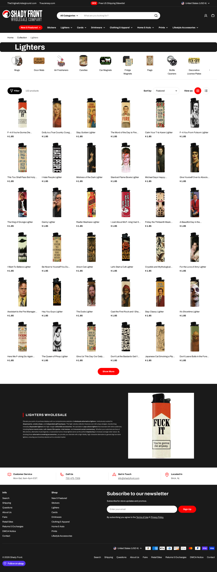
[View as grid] (197, 90)
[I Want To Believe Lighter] (22, 247)
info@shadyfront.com (128, 478)
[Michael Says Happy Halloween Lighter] (160, 158)
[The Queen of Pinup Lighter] (57, 337)
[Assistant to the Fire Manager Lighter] (22, 292)
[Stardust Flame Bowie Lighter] (126, 158)
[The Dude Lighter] (91, 292)
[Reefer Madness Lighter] (91, 202)
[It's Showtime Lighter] (195, 292)
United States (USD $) (196, 3)
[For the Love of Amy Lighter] (195, 247)
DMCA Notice (196, 557)
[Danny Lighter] (57, 202)
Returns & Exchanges (175, 557)
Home (10, 37)
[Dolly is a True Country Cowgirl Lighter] (57, 113)
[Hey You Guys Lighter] (57, 292)
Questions (121, 557)
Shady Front (16, 557)
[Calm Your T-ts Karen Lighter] (160, 113)
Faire (145, 557)
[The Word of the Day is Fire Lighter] (126, 113)
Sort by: (148, 91)
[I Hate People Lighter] (57, 158)
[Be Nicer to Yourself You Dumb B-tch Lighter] (57, 247)
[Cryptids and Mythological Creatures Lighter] (160, 247)
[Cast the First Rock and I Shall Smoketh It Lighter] (126, 292)
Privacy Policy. (157, 517)
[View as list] (206, 90)
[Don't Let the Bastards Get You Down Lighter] (126, 337)
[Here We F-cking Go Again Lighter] (22, 337)
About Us (134, 557)
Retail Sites (156, 557)
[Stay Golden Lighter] (91, 113)
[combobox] (108, 15)
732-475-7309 (73, 478)
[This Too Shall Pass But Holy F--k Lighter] (22, 158)
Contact (211, 557)
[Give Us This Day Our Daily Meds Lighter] (91, 337)
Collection (22, 37)
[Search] (156, 15)
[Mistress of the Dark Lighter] (91, 158)
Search (97, 557)
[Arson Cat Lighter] (91, 247)
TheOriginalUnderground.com (21, 3)
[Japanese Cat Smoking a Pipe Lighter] (160, 337)
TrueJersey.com (47, 3)
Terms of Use (142, 517)
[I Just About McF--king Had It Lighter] (126, 202)
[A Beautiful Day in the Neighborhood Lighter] (195, 202)
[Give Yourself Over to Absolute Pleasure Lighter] (195, 158)
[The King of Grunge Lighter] (22, 202)
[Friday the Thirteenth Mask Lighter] (160, 202)
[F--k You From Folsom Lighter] (195, 113)
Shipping (108, 557)
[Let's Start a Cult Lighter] (126, 247)
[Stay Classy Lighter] (160, 292)
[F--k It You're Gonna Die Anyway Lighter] (22, 113)
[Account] (206, 15)
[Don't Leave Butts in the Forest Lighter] (195, 337)
